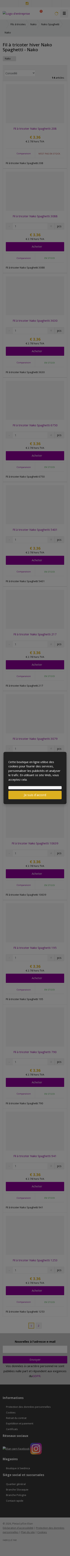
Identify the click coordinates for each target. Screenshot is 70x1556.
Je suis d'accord (35, 795)
